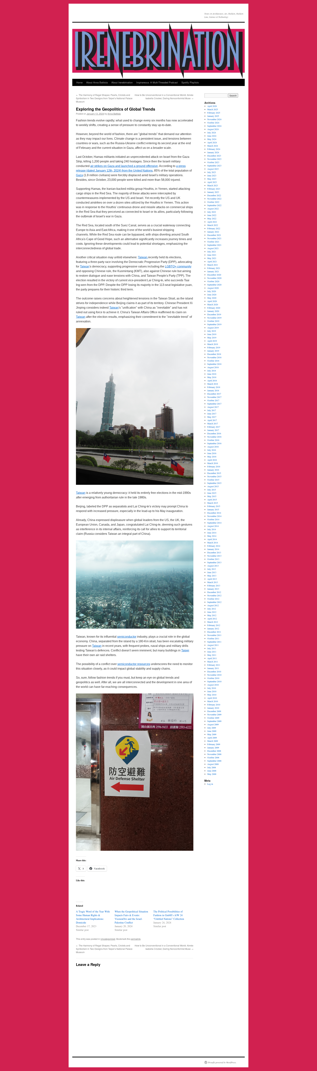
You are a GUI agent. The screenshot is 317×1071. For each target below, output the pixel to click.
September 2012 (214, 602)
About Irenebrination (122, 82)
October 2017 (213, 400)
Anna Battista (114, 113)
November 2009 (214, 714)
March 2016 (212, 463)
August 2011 (213, 645)
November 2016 (214, 436)
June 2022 (211, 215)
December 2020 (214, 274)
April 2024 (212, 142)
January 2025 (213, 115)
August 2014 (213, 525)
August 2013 (213, 565)
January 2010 (213, 707)
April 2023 (212, 182)
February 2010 (213, 704)
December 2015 (214, 473)
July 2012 (211, 608)
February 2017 (213, 426)
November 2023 (214, 158)
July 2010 (211, 688)
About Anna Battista (97, 82)
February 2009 (213, 744)
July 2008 (211, 767)
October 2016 (213, 440)
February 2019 (213, 347)
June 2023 (211, 175)
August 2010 (213, 684)
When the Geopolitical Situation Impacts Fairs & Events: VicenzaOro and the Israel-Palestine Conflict (131, 917)
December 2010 (214, 671)
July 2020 (211, 291)
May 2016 (211, 456)
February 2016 (213, 466)
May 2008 (211, 773)
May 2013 (211, 575)
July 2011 (211, 648)
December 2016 (214, 433)
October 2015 (213, 479)
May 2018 (211, 377)
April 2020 (212, 301)
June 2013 (211, 572)
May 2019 (211, 337)
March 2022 (212, 225)
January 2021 (213, 271)
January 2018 (213, 390)
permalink (136, 938)
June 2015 (211, 492)
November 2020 (214, 277)
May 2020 (211, 297)
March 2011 (212, 661)
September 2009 (214, 721)
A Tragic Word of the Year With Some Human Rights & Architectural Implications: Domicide (93, 917)
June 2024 (211, 135)
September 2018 (214, 363)
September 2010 (214, 681)
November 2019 (214, 317)
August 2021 (213, 248)
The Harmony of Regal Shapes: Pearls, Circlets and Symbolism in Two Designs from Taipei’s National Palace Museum (104, 98)
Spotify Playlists (190, 82)
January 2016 (213, 469)
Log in (210, 783)
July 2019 (211, 330)
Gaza (79, 175)
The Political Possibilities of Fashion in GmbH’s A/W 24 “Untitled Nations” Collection (168, 915)
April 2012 (212, 618)
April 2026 (212, 106)
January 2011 (213, 668)
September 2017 (214, 403)
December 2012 (214, 592)
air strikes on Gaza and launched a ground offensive (124, 166)
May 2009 (211, 734)
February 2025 (213, 112)
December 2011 (214, 631)
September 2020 (214, 284)
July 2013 (211, 568)
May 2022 (211, 218)
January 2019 (213, 350)
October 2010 (213, 678)
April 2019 (212, 340)
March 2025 (212, 109)
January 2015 (213, 509)
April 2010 (212, 697)
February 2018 (213, 387)
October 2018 (213, 360)
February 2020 (213, 307)
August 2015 (213, 486)
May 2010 (211, 694)
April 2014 (212, 539)
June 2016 (211, 453)
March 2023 (212, 185)
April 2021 (212, 261)
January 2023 (213, 192)
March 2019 (212, 344)
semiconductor (126, 636)
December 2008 (214, 750)
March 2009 (212, 740)
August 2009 (213, 724)
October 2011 (213, 638)
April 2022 (212, 221)
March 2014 (212, 542)
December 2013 (214, 552)
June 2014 (211, 532)
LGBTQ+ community (178, 266)
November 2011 (214, 635)
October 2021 (213, 241)
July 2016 (211, 449)
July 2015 (211, 489)
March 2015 (212, 502)
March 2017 (212, 423)
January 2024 (213, 152)
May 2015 (211, 496)
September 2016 (214, 443)
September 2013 (214, 562)
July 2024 (211, 132)
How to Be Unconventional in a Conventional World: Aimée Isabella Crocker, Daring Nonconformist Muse (164, 96)
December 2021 (214, 234)
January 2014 (213, 549)
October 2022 (213, 201)
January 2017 (213, 430)
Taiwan (143, 257)
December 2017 (214, 393)
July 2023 (211, 172)
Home (79, 82)
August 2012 (213, 605)
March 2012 (212, 621)
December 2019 (214, 314)
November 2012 (214, 595)
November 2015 (214, 476)
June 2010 (211, 691)
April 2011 (212, 658)
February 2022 (213, 228)
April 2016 (212, 459)
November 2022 (214, 198)
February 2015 (213, 506)
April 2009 (212, 737)
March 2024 (212, 145)
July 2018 (211, 370)
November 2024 (214, 119)
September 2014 (214, 522)
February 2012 (213, 625)
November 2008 (214, 754)
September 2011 (214, 641)
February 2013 (213, 585)
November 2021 (214, 238)
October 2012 (213, 598)
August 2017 (213, 406)
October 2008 (213, 757)
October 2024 (213, 122)
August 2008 (213, 764)
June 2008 (211, 770)
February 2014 (213, 545)
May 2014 (211, 535)
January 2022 (213, 231)
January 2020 (213, 311)
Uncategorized (108, 938)
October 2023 (213, 162)
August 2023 (213, 168)
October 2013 (213, 559)
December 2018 (214, 354)
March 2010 (212, 701)
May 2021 (211, 258)
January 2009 (213, 747)
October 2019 (213, 320)
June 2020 (211, 294)
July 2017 (211, 410)
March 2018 (212, 383)
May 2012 (211, 615)
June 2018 (211, 373)
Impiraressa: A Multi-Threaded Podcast (157, 82)
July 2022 (211, 211)
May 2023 (211, 178)
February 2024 (213, 149)
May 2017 (211, 416)
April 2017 (212, 420)
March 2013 (212, 582)
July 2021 (211, 251)
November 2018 (214, 357)
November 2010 (214, 674)
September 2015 (214, 482)
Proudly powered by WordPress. (222, 1062)
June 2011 (211, 651)
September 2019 (214, 324)
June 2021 (211, 254)
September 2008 (214, 760)
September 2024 (214, 125)
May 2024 (211, 139)
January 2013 (213, 588)
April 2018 (212, 380)
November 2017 (214, 397)
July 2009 (211, 727)
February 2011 (213, 664)
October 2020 (213, 281)
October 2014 (213, 519)
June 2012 (211, 611)
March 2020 (212, 304)
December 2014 (214, 512)
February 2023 (213, 188)
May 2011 (211, 654)
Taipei (185, 650)
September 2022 (214, 205)
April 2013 (212, 578)
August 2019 (213, 327)
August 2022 (213, 208)
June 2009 (211, 730)
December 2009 (214, 711)
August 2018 (213, 367)
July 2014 (211, 529)
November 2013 (214, 555)
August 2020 (213, 287)
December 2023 (214, 155)
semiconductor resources (133, 664)
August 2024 (213, 129)
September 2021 (214, 244)
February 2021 (213, 268)
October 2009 (213, 717)
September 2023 (214, 165)
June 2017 (211, 413)
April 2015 (212, 499)
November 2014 (214, 516)
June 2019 (211, 334)
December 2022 (214, 195)
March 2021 (212, 264)
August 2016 (213, 446)
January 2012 (213, 628)
